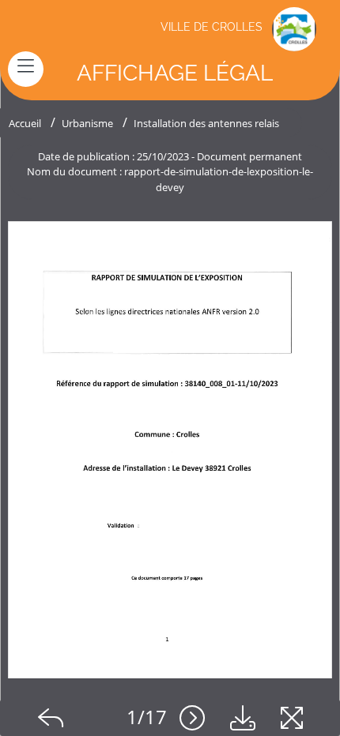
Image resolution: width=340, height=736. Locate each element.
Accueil (25, 123)
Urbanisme (87, 123)
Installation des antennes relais (206, 123)
